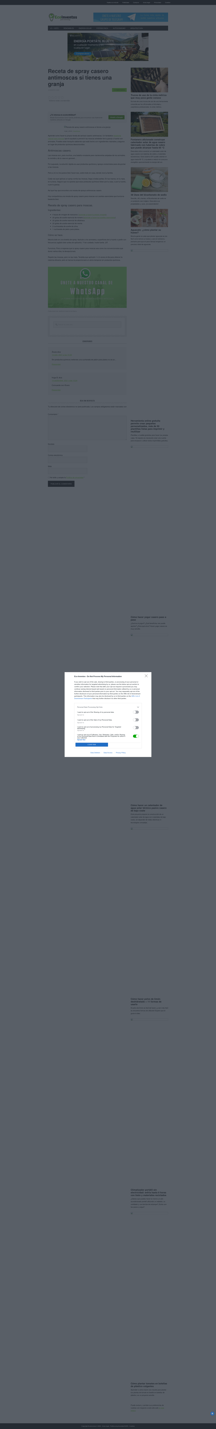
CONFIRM (92, 744)
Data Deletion (95, 753)
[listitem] (108, 707)
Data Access (108, 753)
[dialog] (108, 714)
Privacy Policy (121, 753)
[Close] (147, 676)
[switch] (136, 712)
